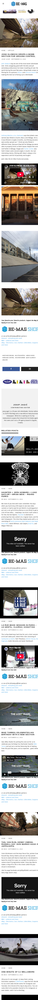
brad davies (31, 355)
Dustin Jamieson (15, 521)
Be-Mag (4, 499)
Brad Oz (31, 523)
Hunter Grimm (29, 149)
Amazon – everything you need (11, 338)
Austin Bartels (20, 355)
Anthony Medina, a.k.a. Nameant (12, 135)
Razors (20, 72)
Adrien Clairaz (30, 639)
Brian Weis (5, 523)
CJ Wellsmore (19, 981)
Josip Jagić (5, 59)
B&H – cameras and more (9, 340)
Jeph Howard (26, 521)
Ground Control (31, 72)
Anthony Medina (8, 355)
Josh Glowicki (5, 64)
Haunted (21, 515)
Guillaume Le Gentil (8, 639)
